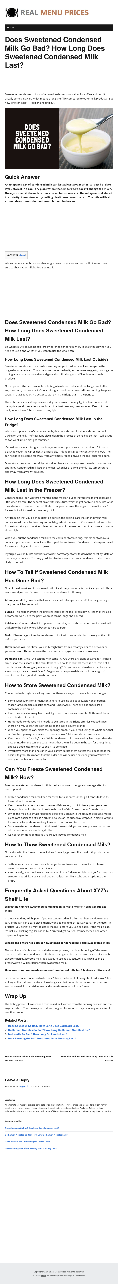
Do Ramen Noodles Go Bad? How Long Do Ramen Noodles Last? (49, 1030)
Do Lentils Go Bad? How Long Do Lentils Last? (37, 1034)
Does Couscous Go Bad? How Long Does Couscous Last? (43, 1026)
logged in (24, 1086)
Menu (12, 27)
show (22, 254)
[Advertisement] (59, 83)
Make (43, 1275)
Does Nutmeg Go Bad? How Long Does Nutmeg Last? (42, 1038)
